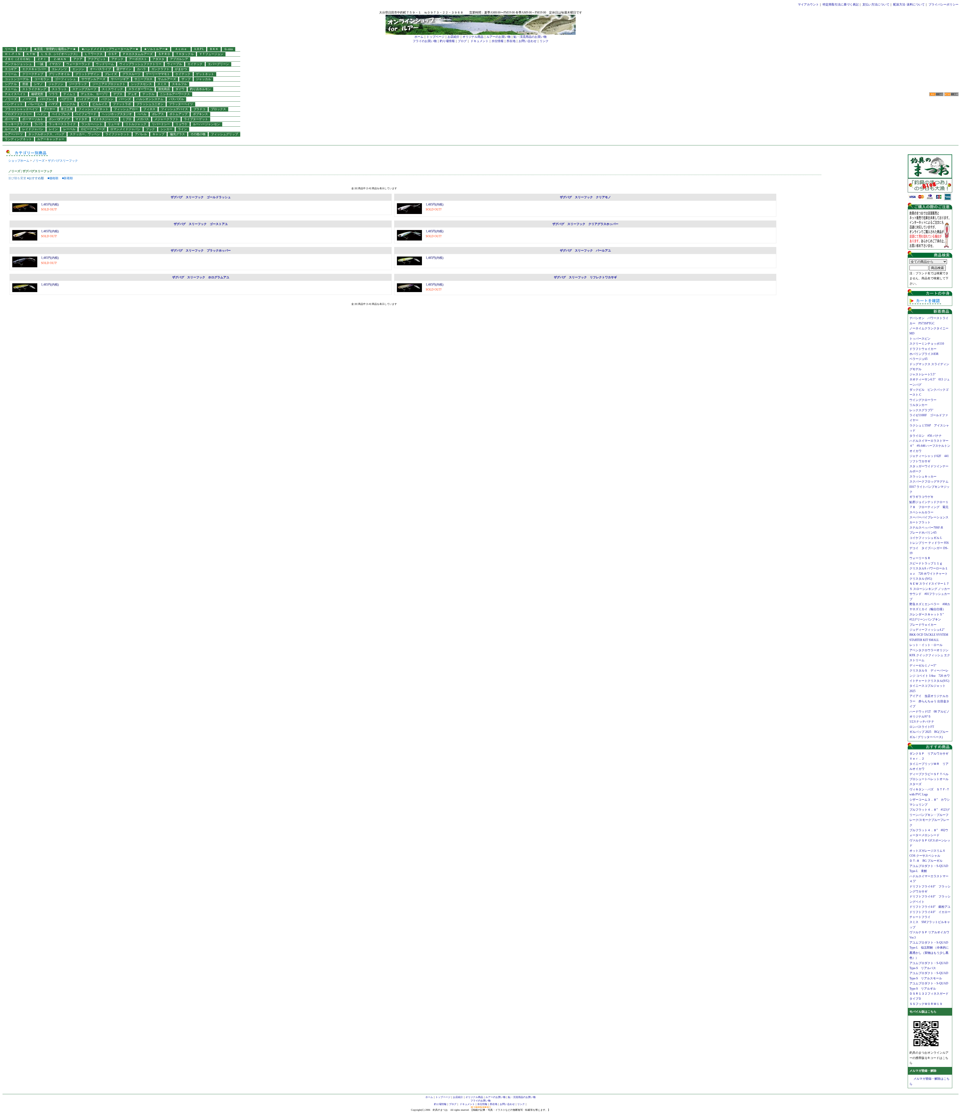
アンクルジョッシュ (18, 64)
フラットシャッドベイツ (21, 109)
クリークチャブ (32, 74)
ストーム (11, 89)
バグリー (66, 99)
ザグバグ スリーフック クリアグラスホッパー (585, 224)
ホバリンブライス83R (923, 354)
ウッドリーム (105, 64)
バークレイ (47, 99)
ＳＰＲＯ (164, 54)
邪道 (25, 84)
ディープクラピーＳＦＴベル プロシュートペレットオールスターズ (930, 779)
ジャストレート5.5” (922, 374)
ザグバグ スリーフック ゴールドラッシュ (201, 197)
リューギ (114, 124)
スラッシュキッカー (922, 476)
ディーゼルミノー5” (924, 665)
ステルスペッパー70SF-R (926, 527)
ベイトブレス (61, 114)
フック (150, 129)
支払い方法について (875, 4)
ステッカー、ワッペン (85, 134)
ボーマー (11, 119)
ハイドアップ (87, 99)
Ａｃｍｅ (182, 49)
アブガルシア (179, 59)
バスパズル (176, 99)
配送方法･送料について (909, 4)
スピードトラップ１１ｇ (927, 563)
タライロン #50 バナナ (925, 435)
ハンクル (69, 104)
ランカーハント (91, 124)
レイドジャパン (32, 129)
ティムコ (69, 94)
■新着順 (67, 178)
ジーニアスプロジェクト (108, 84)
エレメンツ (59, 69)
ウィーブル (174, 64)
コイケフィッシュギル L (925, 538)
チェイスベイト (15, 94)
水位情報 (498, 41)
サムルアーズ (167, 79)
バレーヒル (35, 104)
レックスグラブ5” (922, 410)
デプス (117, 94)
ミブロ (126, 119)
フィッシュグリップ (224, 134)
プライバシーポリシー (943, 4)
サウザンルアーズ (93, 79)
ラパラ (38, 124)
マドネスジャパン (105, 119)
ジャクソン (55, 84)
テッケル (148, 94)
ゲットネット (205, 74)
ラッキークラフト (17, 124)
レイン (53, 129)
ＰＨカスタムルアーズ (138, 54)
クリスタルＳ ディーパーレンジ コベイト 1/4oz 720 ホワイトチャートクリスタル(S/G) (929, 676)
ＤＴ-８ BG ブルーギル (925, 860)
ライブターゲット (196, 119)
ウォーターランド (78, 64)
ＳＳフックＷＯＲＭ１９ (925, 1004)
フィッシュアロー (126, 109)
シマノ (38, 84)
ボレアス (158, 114)
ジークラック (78, 84)
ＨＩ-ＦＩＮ (13, 54)
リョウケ (181, 124)
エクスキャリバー (34, 69)
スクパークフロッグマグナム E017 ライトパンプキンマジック (930, 487)
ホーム (418, 37)
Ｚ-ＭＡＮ (61, 59)
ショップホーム (18, 160)
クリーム (11, 74)
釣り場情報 (447, 41)
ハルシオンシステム (149, 99)
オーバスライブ (100, 69)
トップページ (435, 37)
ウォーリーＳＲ (921, 558)
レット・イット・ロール (925, 645)
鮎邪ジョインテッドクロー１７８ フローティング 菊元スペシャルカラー (928, 507)
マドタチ (81, 119)
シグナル (11, 84)
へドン (41, 114)
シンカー (166, 129)
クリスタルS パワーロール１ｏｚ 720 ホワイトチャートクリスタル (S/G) (928, 573)
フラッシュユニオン (149, 104)
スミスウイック (112, 89)
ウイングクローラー (922, 400)
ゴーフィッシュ (65, 79)
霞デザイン (123, 69)
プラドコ (199, 109)
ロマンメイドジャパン (125, 129)
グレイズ (111, 74)
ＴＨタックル (185, 54)
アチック (117, 59)
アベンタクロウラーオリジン (930, 650)
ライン (182, 129)
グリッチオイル (59, 74)
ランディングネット (18, 139)
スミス (161, 84)
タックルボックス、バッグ (46, 134)
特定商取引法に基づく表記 (841, 4)
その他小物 (197, 134)
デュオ (132, 94)
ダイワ (179, 89)
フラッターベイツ (181, 104)
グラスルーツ (131, 74)
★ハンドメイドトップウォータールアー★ (109, 49)
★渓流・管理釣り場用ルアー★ (55, 49)
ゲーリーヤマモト (158, 74)
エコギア (11, 69)
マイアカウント (808, 4)
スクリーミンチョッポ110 (926, 343)
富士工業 (67, 109)
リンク (544, 41)
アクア (77, 59)
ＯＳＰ (112, 54)
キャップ (158, 134)
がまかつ (181, 69)
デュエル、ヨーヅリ (94, 94)
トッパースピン (919, 338)
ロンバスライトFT (921, 727)
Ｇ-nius (228, 49)
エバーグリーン (218, 64)
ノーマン (28, 99)
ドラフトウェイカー (922, 349)
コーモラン (41, 79)
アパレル (141, 134)
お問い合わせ (528, 41)
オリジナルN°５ (920, 716)
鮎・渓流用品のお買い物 (530, 37)
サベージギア (120, 79)
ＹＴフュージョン (211, 54)
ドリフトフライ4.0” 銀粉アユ (929, 907)
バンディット (14, 104)
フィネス (149, 109)
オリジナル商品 (473, 37)
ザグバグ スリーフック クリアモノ (585, 197)
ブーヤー (49, 109)
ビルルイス (99, 104)
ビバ (84, 104)
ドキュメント (479, 41)
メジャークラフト (166, 119)
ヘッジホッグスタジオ (117, 114)
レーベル (69, 129)
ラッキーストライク (62, 124)
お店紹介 (453, 37)
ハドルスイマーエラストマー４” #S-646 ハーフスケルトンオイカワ (929, 446)
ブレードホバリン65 (922, 532)
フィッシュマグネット (93, 109)
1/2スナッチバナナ (921, 721)
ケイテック (182, 74)
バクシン (107, 99)
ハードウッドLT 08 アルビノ (929, 711)
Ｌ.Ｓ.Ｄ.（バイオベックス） (60, 54)
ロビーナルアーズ (93, 129)
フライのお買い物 (425, 41)
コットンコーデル (17, 79)
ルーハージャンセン (206, 124)
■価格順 (53, 178)
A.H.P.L (199, 49)
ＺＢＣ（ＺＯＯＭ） (18, 59)
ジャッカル (203, 79)
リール (9, 49)
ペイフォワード (85, 114)
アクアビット (97, 59)
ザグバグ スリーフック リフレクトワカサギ (585, 277)
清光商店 (164, 89)
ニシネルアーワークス (175, 94)
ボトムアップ (178, 114)
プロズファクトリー (18, 114)
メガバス (143, 119)
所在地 (511, 41)
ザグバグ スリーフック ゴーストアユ (201, 224)
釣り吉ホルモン (200, 89)
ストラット (59, 89)
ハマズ (53, 104)
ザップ (185, 79)
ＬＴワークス (94, 54)
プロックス (218, 109)
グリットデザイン (87, 74)
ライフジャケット (117, 134)
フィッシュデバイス (174, 109)
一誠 (40, 64)
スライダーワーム (140, 89)
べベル (141, 114)
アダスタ (158, 59)
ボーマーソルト (32, 119)
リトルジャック (135, 124)
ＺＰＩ (41, 59)
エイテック (194, 64)
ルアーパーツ (14, 134)
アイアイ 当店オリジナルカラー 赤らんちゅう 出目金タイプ (929, 701)
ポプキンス (200, 114)
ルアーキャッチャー (50, 139)
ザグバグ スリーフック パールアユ (585, 250)
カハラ (141, 69)
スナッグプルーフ (84, 89)
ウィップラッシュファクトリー (140, 64)
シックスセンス (141, 84)
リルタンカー (918, 405)
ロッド (23, 49)
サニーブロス (143, 79)
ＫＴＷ (30, 54)
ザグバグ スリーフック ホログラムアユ (200, 277)
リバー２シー (161, 124)
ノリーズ (11, 99)
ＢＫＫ (213, 49)
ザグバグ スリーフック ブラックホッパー (201, 250)
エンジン (78, 69)
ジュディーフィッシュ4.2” (926, 629)
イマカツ (55, 64)
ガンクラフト (160, 69)
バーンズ (125, 99)
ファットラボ (122, 104)
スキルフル (179, 84)
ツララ (53, 94)
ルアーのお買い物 (499, 37)
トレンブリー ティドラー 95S (929, 543)
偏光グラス (177, 134)
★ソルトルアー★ (156, 49)
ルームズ (11, 129)
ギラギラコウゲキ (922, 497)
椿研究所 (37, 94)
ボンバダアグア (59, 119)
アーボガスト (138, 59)
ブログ (462, 41)
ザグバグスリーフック (63, 160)
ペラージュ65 (918, 359)
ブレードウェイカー (922, 624)
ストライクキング (34, 89)
